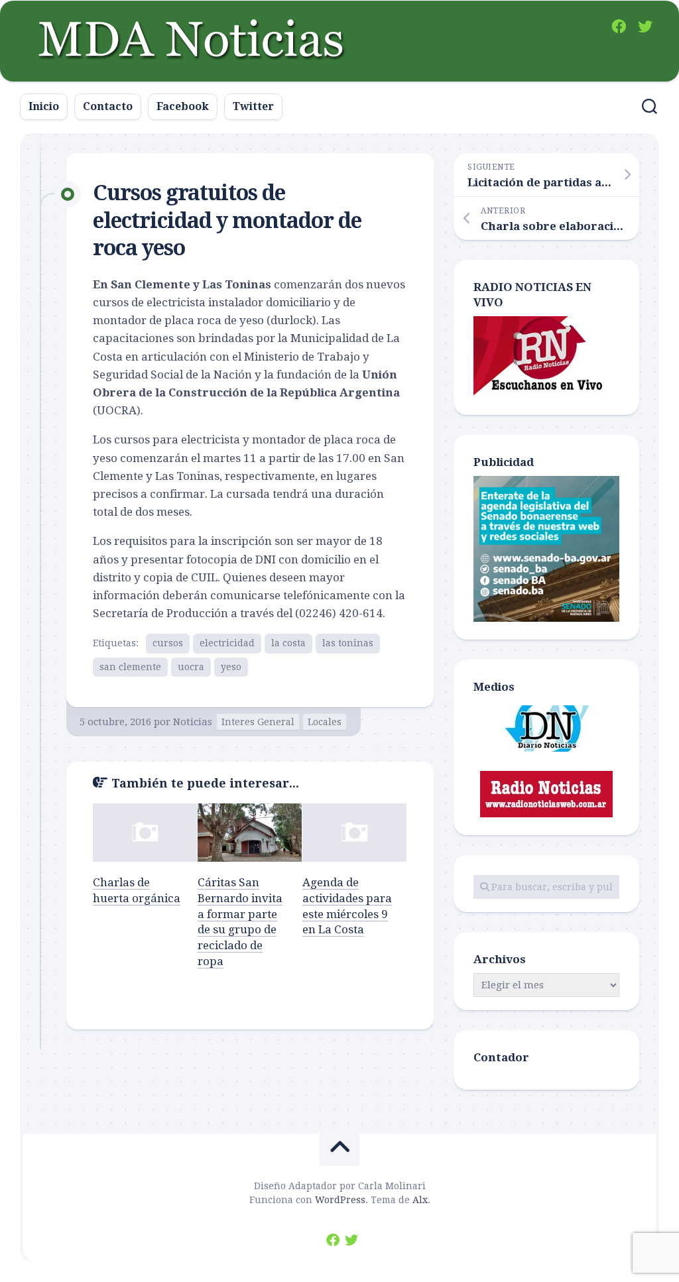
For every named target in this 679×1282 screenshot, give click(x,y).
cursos (168, 643)
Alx (420, 1200)
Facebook (182, 106)
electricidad (227, 643)
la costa (288, 643)
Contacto (108, 106)
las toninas (347, 643)
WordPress (340, 1200)
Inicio (44, 106)
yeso (231, 667)
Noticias (192, 722)
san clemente (130, 667)
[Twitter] (645, 26)
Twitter (253, 106)
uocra (191, 667)
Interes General (257, 722)
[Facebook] (618, 26)
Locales (324, 722)
